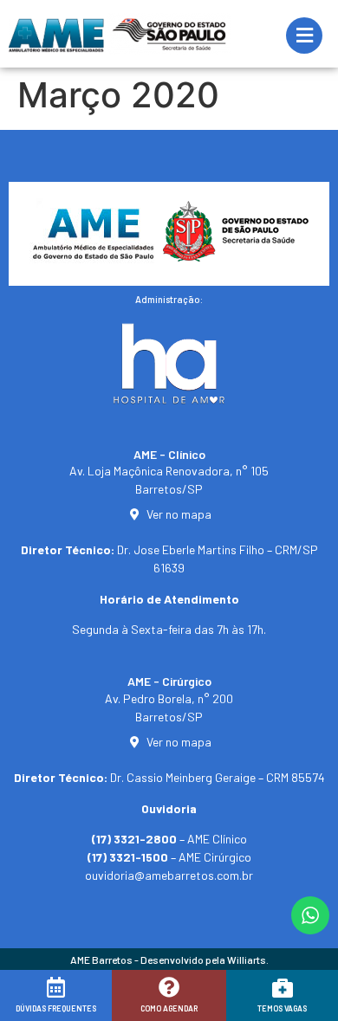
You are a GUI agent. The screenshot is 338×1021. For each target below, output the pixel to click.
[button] (37, 1001)
